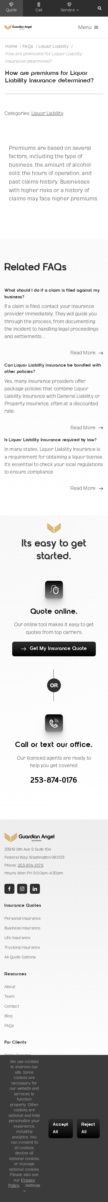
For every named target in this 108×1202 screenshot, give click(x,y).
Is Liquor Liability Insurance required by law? (50, 440)
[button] (99, 8)
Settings (32, 1185)
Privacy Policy (21, 1183)
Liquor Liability (47, 113)
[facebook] (9, 889)
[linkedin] (35, 889)
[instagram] (22, 889)
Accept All (60, 1128)
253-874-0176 (54, 781)
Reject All (88, 1128)
